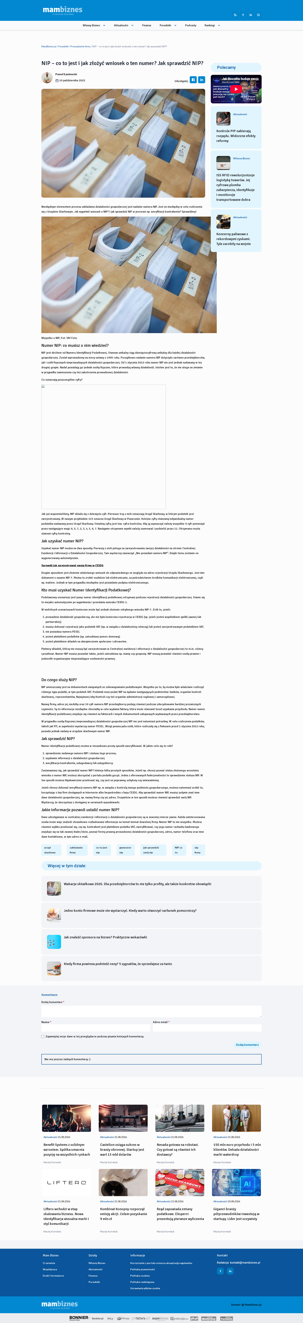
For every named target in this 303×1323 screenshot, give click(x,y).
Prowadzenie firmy (80, 46)
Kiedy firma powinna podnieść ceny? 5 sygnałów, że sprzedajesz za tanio (118, 964)
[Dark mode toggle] (235, 15)
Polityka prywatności (142, 1269)
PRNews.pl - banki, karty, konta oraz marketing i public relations (141, 1318)
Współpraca (50, 1269)
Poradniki (165, 25)
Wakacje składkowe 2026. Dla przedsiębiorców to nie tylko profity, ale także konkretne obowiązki (137, 884)
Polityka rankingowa (142, 1281)
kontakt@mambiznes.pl (245, 1262)
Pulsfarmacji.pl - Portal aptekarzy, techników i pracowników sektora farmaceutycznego (226, 1318)
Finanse (146, 25)
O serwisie (49, 1262)
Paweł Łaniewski (66, 74)
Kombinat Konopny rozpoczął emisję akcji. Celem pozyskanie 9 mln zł (123, 1214)
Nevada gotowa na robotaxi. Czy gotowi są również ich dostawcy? (178, 1150)
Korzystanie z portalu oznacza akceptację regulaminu (161, 1262)
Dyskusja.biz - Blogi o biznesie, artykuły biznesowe (179, 1318)
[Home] (62, 10)
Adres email (161, 1022)
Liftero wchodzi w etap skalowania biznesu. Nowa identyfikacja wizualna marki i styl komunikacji (66, 1216)
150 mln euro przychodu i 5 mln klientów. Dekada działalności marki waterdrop (237, 1150)
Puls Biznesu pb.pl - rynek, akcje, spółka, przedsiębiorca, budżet (194, 1318)
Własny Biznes (91, 25)
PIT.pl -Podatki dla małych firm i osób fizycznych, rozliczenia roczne (110, 1318)
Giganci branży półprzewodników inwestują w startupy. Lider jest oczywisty (236, 1214)
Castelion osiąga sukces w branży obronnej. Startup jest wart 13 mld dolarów (122, 1150)
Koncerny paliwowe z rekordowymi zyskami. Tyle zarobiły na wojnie (233, 239)
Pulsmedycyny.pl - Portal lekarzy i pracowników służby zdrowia (208, 1318)
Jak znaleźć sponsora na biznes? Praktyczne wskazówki (105, 937)
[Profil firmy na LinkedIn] (251, 15)
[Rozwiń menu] (104, 25)
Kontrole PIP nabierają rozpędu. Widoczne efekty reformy (235, 136)
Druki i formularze (53, 1275)
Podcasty (190, 25)
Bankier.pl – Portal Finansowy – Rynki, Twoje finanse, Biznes (98, 1318)
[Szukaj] (258, 15)
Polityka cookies (140, 1275)
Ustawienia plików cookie (145, 1288)
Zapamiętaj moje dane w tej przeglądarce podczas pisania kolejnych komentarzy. (95, 1036)
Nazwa (46, 1022)
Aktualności (121, 25)
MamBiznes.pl (48, 46)
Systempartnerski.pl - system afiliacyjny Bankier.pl (123, 1318)
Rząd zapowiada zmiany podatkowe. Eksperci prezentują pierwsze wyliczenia (180, 1214)
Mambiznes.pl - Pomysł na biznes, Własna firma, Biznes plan (160, 1318)
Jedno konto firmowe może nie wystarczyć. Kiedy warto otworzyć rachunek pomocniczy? (130, 910)
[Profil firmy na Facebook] (243, 15)
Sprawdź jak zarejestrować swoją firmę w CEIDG (72, 565)
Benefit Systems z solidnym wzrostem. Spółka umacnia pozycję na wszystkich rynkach (66, 1150)
